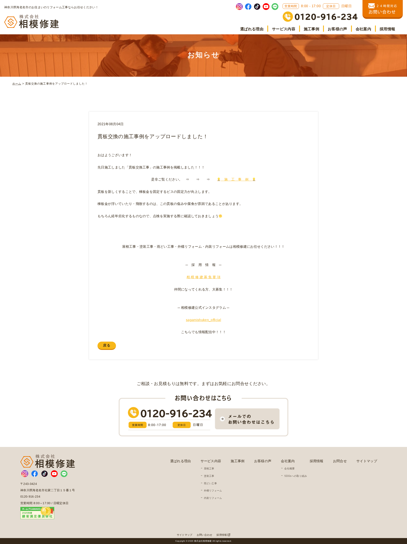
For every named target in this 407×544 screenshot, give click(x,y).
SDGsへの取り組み (295, 475)
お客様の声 (337, 29)
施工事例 (311, 29)
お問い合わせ (204, 534)
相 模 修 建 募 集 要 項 (204, 277)
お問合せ (340, 461)
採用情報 (387, 29)
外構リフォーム (213, 490)
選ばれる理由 (251, 29)
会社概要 (289, 468)
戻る (106, 345)
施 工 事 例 (236, 179)
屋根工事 (209, 468)
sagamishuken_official (203, 320)
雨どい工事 (210, 483)
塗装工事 (209, 475)
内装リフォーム (213, 498)
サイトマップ (366, 461)
